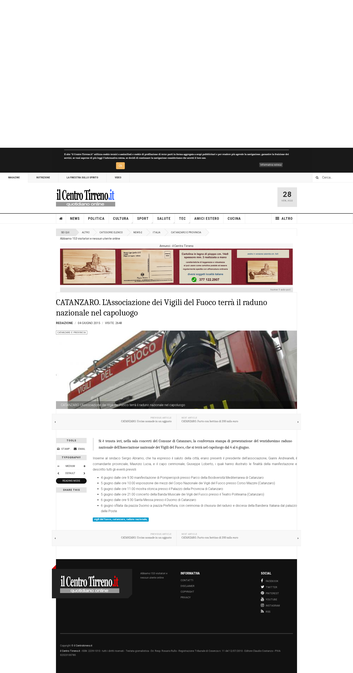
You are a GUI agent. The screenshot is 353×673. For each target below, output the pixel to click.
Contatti (187, 580)
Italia (156, 232)
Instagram (273, 605)
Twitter (271, 587)
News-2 (137, 232)
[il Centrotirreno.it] (85, 197)
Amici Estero (206, 218)
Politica (96, 218)
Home (61, 218)
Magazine (14, 177)
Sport (143, 218)
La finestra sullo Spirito (82, 177)
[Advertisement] (122, 74)
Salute (164, 218)
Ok (120, 165)
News (75, 218)
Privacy (186, 597)
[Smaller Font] (58, 466)
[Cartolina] (176, 266)
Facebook (272, 581)
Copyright (187, 591)
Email (81, 449)
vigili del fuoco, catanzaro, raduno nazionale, (120, 519)
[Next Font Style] (84, 473)
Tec (182, 218)
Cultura (121, 218)
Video (118, 177)
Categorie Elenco (111, 232)
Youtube (271, 599)
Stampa (66, 449)
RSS (268, 611)
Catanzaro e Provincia (186, 232)
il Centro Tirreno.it (70, 651)
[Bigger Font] (84, 466)
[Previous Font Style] (58, 473)
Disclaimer (187, 586)
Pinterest (272, 593)
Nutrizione (43, 177)
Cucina (234, 218)
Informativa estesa (271, 164)
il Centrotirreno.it (83, 645)
